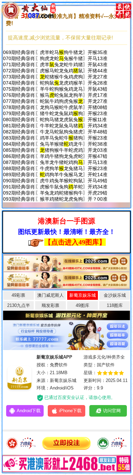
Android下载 (29, 410)
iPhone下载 (70, 410)
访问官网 (112, 410)
